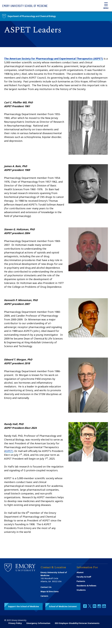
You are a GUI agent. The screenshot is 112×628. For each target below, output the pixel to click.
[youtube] (104, 607)
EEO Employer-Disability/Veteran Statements (77, 623)
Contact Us (46, 587)
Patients (81, 581)
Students (81, 590)
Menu (105, 8)
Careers (44, 596)
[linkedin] (95, 607)
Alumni (80, 572)
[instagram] (100, 607)
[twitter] (90, 607)
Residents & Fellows (86, 585)
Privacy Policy (15, 623)
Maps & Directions (50, 591)
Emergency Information (38, 623)
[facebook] (85, 607)
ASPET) (9, 451)
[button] (23, 606)
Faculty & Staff (84, 576)
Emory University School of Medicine (25, 6)
